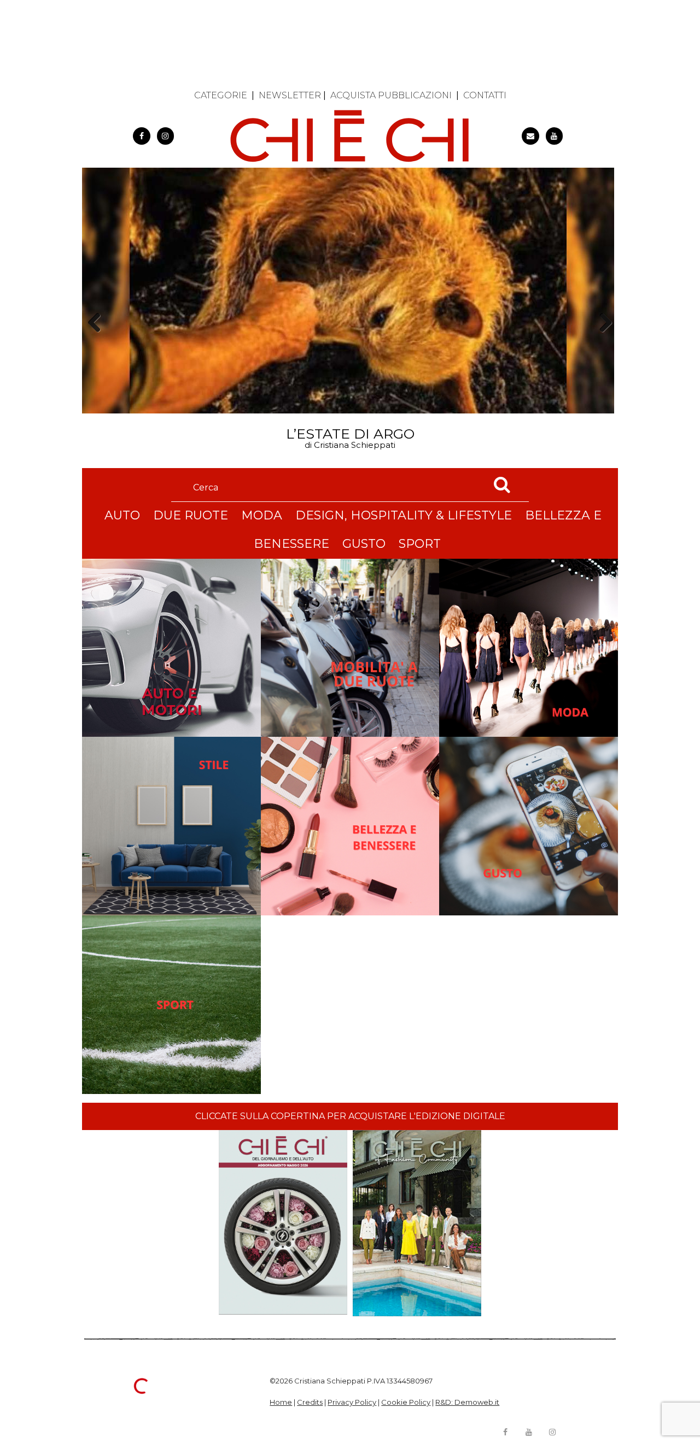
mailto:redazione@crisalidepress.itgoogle (530, 136)
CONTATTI (484, 95)
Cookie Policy (405, 1402)
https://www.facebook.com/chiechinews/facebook (141, 136)
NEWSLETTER (290, 95)
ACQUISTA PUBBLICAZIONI (391, 95)
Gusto (364, 543)
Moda (261, 515)
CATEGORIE (220, 95)
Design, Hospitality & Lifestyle (403, 515)
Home (281, 1402)
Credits (310, 1402)
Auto (122, 515)
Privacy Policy (352, 1402)
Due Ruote (190, 515)
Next (601, 341)
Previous (98, 341)
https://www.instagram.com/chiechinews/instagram (165, 136)
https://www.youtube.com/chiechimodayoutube (554, 136)
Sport (420, 543)
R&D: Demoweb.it (467, 1402)
